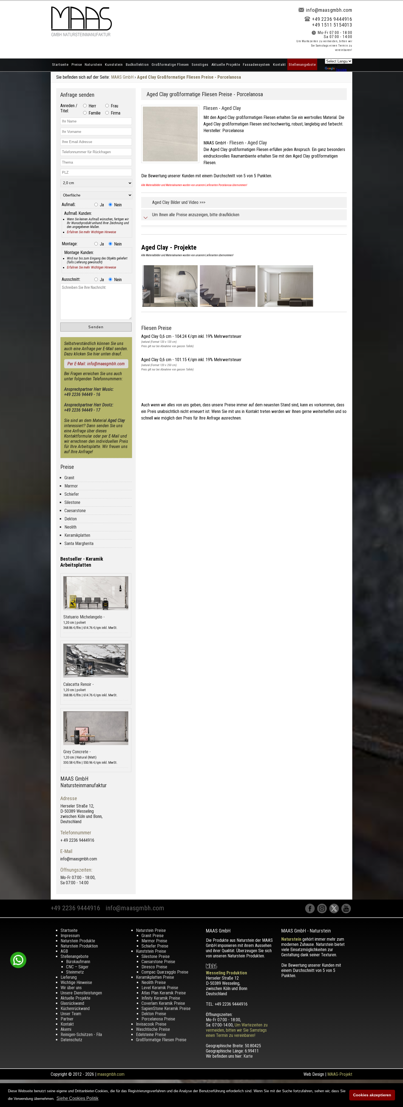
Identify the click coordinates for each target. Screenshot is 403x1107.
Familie (94, 113)
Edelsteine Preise (151, 1034)
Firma (115, 113)
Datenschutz (71, 1039)
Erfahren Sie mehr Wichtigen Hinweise (91, 232)
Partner (67, 1019)
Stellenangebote (302, 64)
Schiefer (71, 494)
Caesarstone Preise (158, 961)
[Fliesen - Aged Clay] (172, 164)
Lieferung (69, 977)
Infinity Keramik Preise (160, 998)
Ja (101, 204)
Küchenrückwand (75, 1008)
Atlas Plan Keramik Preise (163, 992)
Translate (341, 69)
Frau (114, 106)
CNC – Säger (77, 966)
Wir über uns (71, 987)
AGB (64, 951)
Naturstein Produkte (78, 940)
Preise (77, 64)
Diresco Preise (154, 966)
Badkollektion (137, 64)
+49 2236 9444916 (332, 19)
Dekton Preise (153, 1013)
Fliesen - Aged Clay (222, 108)
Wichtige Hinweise (76, 982)
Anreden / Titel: (68, 108)
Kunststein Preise (151, 951)
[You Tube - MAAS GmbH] (346, 911)
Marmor (71, 486)
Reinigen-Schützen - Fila (81, 1034)
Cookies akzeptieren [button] (372, 1095)
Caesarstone (75, 510)
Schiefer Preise (154, 946)
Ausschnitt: (71, 279)
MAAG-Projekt (339, 1074)
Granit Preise (152, 935)
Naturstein (93, 64)
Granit (69, 477)
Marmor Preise (154, 940)
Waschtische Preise (153, 1029)
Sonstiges (200, 64)
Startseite (60, 64)
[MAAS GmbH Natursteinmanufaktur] (81, 35)
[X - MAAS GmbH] (335, 911)
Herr (91, 106)
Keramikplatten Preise (155, 977)
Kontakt (279, 64)
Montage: (70, 243)
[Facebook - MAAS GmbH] (311, 911)
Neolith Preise (153, 982)
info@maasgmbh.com (329, 10)
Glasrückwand (72, 1003)
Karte (248, 1056)
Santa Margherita (78, 543)
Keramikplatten (77, 535)
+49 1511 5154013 (332, 25)
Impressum (70, 935)
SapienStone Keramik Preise (166, 1008)
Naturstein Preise (151, 930)
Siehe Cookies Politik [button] (77, 1098)
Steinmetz (75, 972)
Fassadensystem (256, 64)
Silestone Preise (155, 956)
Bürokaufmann (78, 961)
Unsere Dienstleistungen (81, 992)
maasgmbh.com (110, 1074)
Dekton (70, 518)
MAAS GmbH (122, 77)
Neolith (70, 527)
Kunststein (114, 64)
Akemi (66, 1029)
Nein (117, 204)
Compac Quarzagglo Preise (164, 972)
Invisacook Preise (151, 1024)
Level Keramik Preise (159, 987)
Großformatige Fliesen (170, 64)
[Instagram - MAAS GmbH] (323, 911)
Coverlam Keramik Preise (163, 1003)
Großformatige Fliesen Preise (161, 1039)
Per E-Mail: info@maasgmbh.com (96, 363)
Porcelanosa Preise (158, 1019)
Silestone (72, 502)
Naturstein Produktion (79, 946)
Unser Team (71, 1013)
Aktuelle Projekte (225, 64)
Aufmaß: (69, 204)
